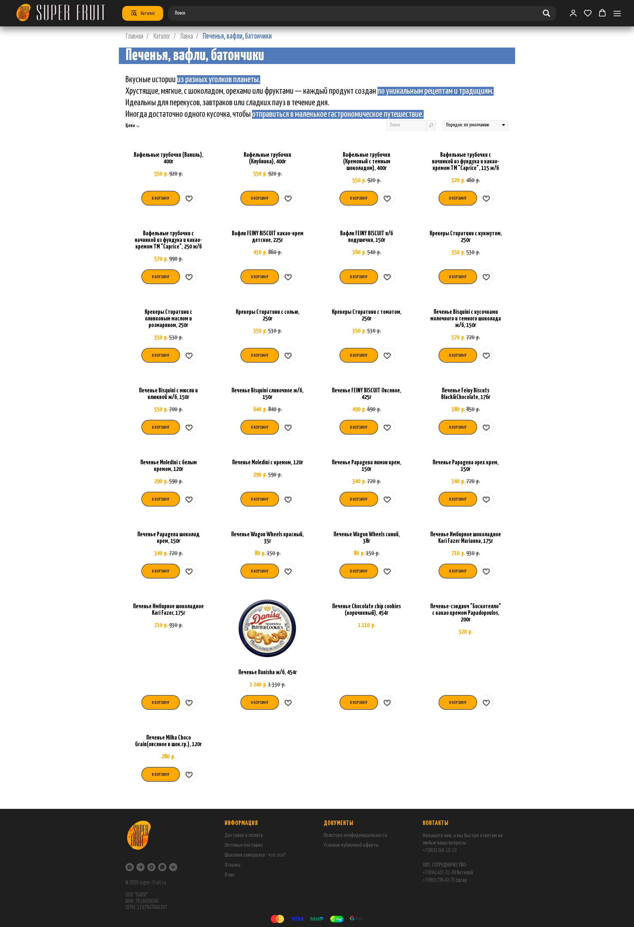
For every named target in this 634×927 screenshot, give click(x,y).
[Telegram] (140, 867)
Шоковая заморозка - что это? (255, 855)
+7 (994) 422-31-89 (439, 872)
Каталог (161, 36)
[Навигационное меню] (617, 13)
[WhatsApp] (162, 867)
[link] (573, 13)
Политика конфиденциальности (355, 835)
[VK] (173, 867)
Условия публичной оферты (351, 845)
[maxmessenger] (151, 867)
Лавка (186, 36)
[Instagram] (129, 867)
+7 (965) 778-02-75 (439, 880)
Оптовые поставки (244, 845)
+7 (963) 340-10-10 (440, 850)
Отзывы (232, 865)
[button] (588, 13)
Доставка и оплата (244, 835)
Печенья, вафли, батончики (237, 36)
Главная (134, 36)
